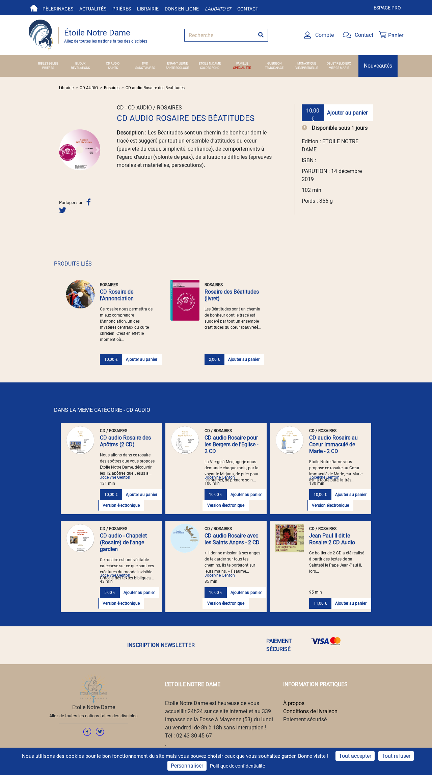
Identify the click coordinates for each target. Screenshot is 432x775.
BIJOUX (80, 63)
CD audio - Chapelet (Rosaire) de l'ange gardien (123, 542)
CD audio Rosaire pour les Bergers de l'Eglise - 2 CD (231, 444)
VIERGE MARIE (339, 68)
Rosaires (111, 87)
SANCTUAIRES (145, 68)
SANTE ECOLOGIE (177, 68)
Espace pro (387, 7)
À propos (293, 703)
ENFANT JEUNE (177, 63)
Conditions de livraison (310, 711)
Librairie (148, 8)
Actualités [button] (92, 8)
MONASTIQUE (306, 63)
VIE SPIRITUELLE (306, 68)
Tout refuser (396, 756)
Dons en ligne (182, 8)
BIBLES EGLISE (48, 63)
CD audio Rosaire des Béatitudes (155, 87)
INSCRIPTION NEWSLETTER (161, 645)
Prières (121, 8)
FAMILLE (242, 63)
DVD (145, 63)
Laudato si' (218, 8)
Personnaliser (187, 765)
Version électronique (121, 505)
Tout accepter (355, 756)
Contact (247, 8)
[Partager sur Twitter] (62, 210)
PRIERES (48, 68)
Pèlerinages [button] (58, 8)
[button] (62, 149)
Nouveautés (378, 65)
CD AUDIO (112, 63)
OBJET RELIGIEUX (339, 63)
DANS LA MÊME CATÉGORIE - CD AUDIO (102, 410)
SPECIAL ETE (242, 68)
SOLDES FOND (209, 68)
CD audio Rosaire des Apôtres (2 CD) (125, 441)
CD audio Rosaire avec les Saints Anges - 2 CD (232, 539)
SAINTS (113, 68)
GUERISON (274, 63)
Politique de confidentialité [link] (237, 766)
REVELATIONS (80, 68)
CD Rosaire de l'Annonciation (117, 295)
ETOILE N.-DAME (210, 63)
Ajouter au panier (347, 112)
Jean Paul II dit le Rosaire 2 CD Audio (332, 539)
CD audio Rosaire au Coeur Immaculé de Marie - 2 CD (333, 444)
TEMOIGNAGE (274, 68)
